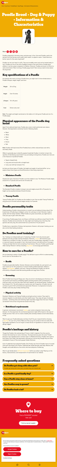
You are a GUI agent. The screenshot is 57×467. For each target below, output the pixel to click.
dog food (6, 321)
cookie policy (49, 440)
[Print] (16, 51)
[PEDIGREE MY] (6, 2)
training (37, 239)
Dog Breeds (7, 6)
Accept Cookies (12, 449)
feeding (25, 310)
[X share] (11, 51)
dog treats (29, 246)
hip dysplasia (10, 268)
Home (2, 6)
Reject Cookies (12, 454)
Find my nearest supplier (28, 423)
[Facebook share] (8, 51)
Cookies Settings (7, 458)
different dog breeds (23, 351)
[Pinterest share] (13, 51)
